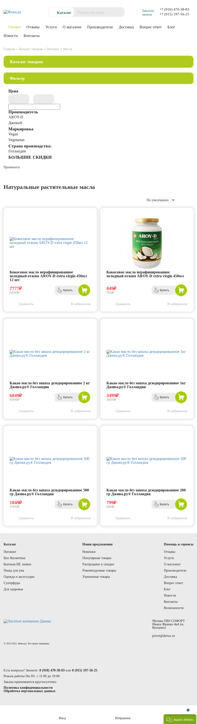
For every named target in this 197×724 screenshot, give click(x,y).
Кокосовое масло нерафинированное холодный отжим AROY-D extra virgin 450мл (145, 274)
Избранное (123, 718)
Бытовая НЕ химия (17, 564)
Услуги (51, 27)
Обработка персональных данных (29, 691)
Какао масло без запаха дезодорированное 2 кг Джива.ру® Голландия (50, 385)
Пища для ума (14, 570)
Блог (171, 27)
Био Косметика (14, 558)
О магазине (72, 27)
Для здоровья (13, 589)
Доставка (126, 27)
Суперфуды (12, 583)
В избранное (81, 304)
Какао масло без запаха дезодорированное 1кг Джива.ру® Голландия (146, 385)
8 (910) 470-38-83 (52, 670)
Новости (11, 35)
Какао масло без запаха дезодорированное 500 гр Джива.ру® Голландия (49, 492)
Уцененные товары (96, 577)
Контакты (32, 35)
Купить (68, 290)
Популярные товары (96, 558)
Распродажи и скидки (98, 564)
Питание (53, 49)
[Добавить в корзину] (85, 290)
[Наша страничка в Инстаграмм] (175, 646)
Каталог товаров (31, 49)
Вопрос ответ (151, 27)
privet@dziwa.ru (163, 636)
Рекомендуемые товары (99, 570)
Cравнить (26, 304)
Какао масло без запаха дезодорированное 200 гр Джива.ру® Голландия (146, 492)
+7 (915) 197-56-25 (174, 14)
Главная (9, 49)
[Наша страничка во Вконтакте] (149, 646)
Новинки (89, 552)
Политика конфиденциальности (28, 687)
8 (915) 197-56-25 (84, 670)
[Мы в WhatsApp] (162, 646)
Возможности (174, 608)
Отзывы (33, 27)
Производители (100, 27)
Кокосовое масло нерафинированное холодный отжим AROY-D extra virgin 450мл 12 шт (48, 276)
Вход (62, 718)
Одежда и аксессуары (19, 577)
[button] (180, 719)
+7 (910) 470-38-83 (174, 9)
